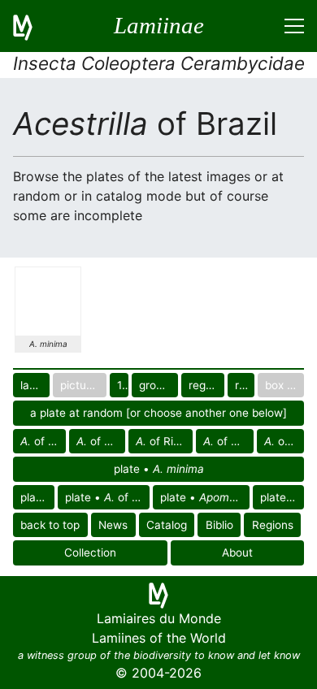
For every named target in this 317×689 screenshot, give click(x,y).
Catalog (166, 524)
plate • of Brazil (205, 497)
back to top (50, 524)
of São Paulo (284, 441)
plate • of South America (107, 497)
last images (35, 385)
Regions (272, 524)
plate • (159, 468)
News (113, 524)
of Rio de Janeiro (100, 441)
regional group (206, 385)
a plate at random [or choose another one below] (158, 412)
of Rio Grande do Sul (164, 441)
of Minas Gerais (43, 441)
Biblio (219, 524)
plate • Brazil (282, 497)
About (237, 552)
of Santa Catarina (228, 441)
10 (123, 385)
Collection (90, 552)
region (244, 385)
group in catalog (158, 385)
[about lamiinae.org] (32, 26)
